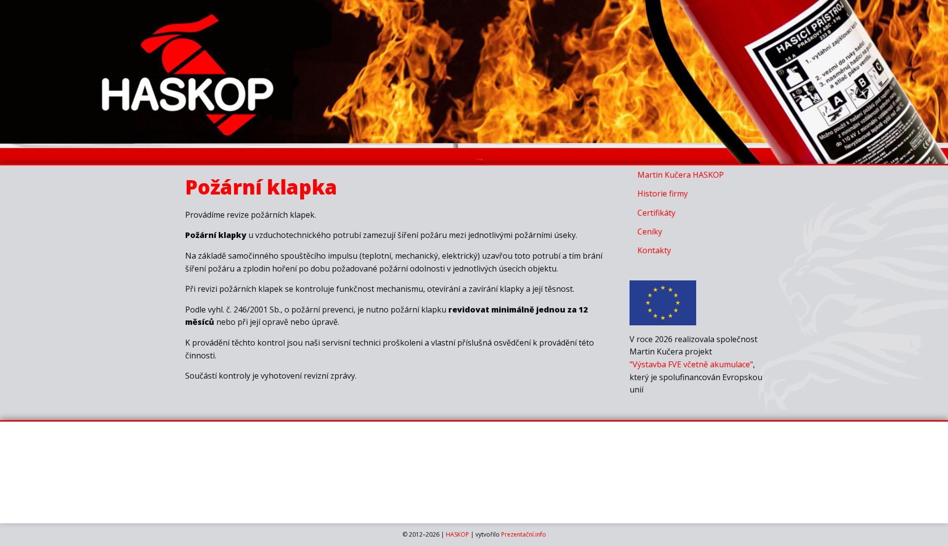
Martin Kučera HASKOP (680, 174)
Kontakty (654, 250)
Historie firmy (662, 193)
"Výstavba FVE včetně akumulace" (691, 364)
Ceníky (649, 231)
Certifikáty (656, 212)
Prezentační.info (523, 534)
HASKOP (457, 534)
